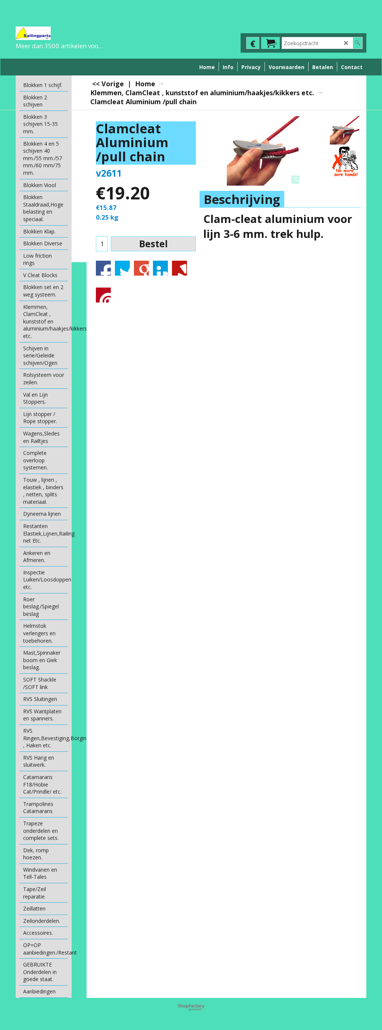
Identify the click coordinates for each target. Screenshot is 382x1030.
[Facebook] (103, 268)
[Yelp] (179, 268)
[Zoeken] (357, 43)
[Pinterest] (103, 295)
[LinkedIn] (160, 268)
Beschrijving (242, 199)
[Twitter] (122, 268)
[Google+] (141, 268)
